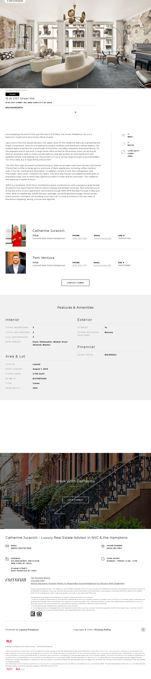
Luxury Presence (28, 629)
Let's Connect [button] (75, 500)
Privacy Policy (103, 629)
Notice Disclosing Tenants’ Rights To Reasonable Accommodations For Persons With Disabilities (77, 583)
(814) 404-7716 (80, 265)
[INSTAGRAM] (143, 629)
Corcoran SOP (38, 581)
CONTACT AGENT (75, 283)
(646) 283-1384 (80, 238)
